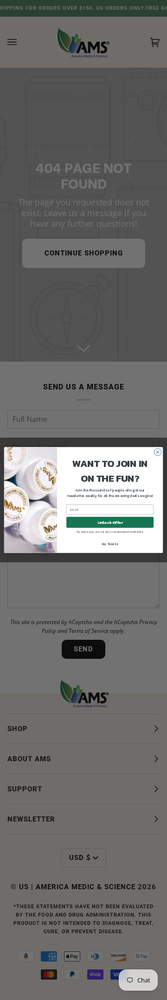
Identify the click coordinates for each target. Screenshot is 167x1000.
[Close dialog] (157, 452)
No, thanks (110, 544)
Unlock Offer (110, 522)
